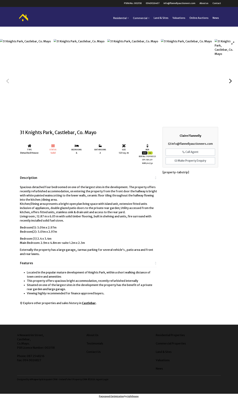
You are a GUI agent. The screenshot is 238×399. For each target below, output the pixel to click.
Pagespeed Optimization (111, 396)
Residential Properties (170, 335)
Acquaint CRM (50, 379)
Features (26, 263)
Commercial (140, 18)
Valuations (178, 18)
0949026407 (152, 3)
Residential (120, 18)
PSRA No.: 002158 (133, 3)
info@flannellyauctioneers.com (179, 3)
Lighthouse (133, 396)
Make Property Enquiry (191, 160)
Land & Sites (161, 18)
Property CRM (80, 379)
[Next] (230, 81)
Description (28, 178)
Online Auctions (198, 18)
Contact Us (93, 352)
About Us (92, 335)
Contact (217, 3)
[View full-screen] (232, 43)
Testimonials (94, 343)
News (216, 18)
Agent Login (102, 379)
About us (203, 3)
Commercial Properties (171, 343)
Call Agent (191, 152)
